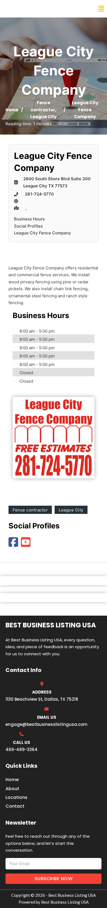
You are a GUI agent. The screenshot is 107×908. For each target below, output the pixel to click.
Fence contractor (30, 510)
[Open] (101, 8)
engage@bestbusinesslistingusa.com (46, 724)
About (12, 788)
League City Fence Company (42, 232)
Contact (14, 806)
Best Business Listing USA (41, 9)
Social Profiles (28, 226)
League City (43, 117)
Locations (16, 797)
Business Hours (29, 219)
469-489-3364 (21, 749)
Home (11, 110)
